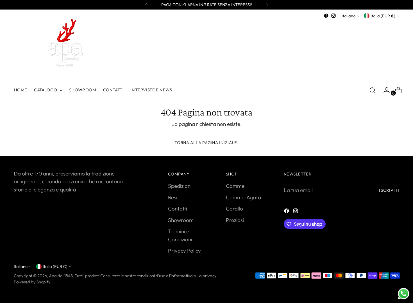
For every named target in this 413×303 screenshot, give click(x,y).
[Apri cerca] (372, 90)
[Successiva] (267, 5)
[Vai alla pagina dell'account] (384, 90)
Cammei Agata (243, 197)
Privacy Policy (184, 250)
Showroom (181, 220)
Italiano (348, 15)
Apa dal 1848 (61, 275)
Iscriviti (389, 190)
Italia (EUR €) (383, 15)
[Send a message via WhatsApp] (403, 293)
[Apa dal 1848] (63, 48)
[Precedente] (146, 5)
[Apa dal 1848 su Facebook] (326, 15)
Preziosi (235, 220)
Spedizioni (180, 185)
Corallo (234, 208)
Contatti (177, 208)
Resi (172, 197)
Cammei (236, 185)
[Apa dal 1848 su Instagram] (333, 15)
